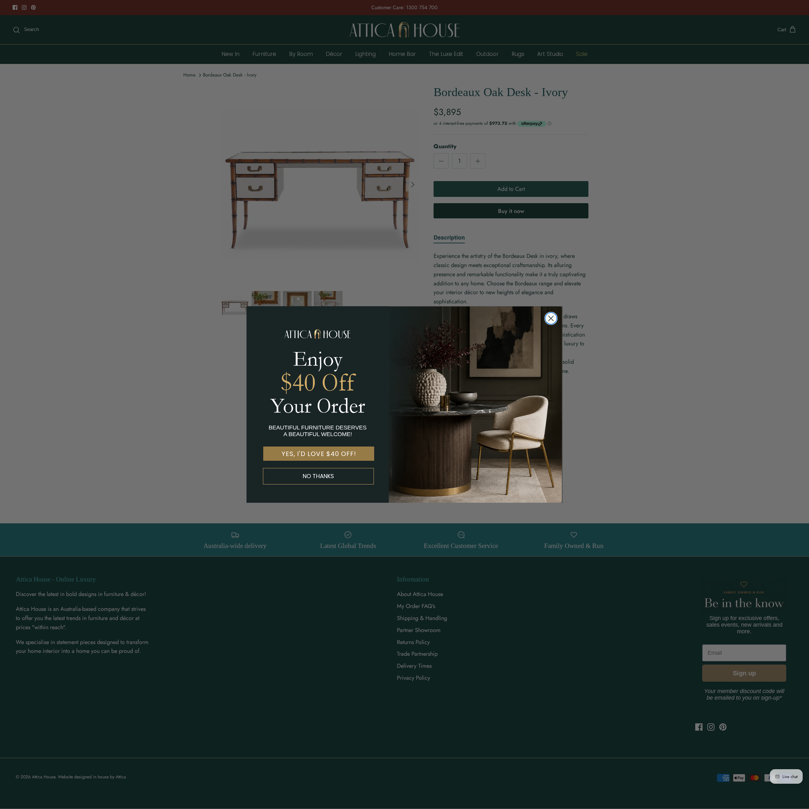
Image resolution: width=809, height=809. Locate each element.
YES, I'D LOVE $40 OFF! (319, 453)
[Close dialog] (551, 318)
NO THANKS (318, 476)
